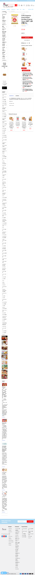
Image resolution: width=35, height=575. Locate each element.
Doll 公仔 (3, 133)
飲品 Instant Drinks (4, 29)
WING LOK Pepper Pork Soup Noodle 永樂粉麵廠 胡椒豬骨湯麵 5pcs (28, 90)
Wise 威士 (3, 295)
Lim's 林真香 (4, 332)
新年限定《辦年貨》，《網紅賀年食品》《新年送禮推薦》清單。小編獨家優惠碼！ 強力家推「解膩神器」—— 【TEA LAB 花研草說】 (4, 394)
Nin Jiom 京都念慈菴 (4, 146)
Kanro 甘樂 (4, 245)
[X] (27, 43)
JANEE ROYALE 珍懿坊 (4, 240)
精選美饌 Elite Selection (3, 53)
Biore (3, 227)
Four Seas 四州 (4, 180)
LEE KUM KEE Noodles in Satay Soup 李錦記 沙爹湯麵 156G (30, 124)
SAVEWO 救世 (4, 103)
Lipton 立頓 (4, 276)
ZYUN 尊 (3, 297)
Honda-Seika (4, 326)
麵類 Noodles (3, 27)
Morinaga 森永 (4, 135)
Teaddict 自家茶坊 (4, 262)
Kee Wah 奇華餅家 (4, 208)
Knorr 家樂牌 (4, 116)
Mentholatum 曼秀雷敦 (4, 193)
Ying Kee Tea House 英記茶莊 (4, 200)
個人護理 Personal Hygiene (3, 39)
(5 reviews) (26, 24)
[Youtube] (31, 9)
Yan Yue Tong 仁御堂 (4, 126)
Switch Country (11, 540)
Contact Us (13, 9)
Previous (9, 123)
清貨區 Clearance (3, 50)
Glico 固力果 (4, 130)
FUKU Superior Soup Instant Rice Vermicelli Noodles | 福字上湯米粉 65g (28, 78)
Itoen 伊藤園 (4, 303)
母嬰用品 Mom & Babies (4, 42)
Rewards (8, 9)
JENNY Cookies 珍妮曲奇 (4, 168)
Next (32, 123)
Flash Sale (3, 9)
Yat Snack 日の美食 (4, 175)
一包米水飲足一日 (4, 496)
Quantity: (23, 33)
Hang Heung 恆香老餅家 (4, 203)
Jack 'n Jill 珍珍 (4, 275)
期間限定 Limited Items (3, 18)
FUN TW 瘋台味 (4, 230)
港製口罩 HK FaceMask (4, 21)
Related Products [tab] (13, 113)
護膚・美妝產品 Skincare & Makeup (4, 32)
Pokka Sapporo (3, 283)
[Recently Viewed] (19, 5)
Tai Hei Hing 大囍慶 (4, 259)
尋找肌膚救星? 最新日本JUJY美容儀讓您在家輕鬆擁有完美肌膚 (4, 449)
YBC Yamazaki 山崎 (4, 225)
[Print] (25, 43)
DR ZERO (3, 320)
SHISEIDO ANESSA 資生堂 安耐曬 (4, 290)
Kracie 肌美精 (4, 330)
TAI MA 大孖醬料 (4, 140)
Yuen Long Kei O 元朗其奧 (4, 149)
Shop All (3, 58)
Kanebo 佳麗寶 (4, 243)
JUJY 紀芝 (3, 205)
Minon (3, 280)
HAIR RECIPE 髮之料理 (4, 232)
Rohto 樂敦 (4, 217)
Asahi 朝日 (3, 185)
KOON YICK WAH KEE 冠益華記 (4, 183)
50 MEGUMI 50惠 (4, 300)
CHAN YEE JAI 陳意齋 (4, 151)
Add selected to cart (26, 70)
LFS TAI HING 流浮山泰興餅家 (4, 172)
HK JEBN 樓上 (4, 114)
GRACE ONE (4, 165)
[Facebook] (29, 9)
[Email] (24, 43)
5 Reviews (17, 95)
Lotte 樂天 (3, 278)
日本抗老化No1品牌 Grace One (4, 473)
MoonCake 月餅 (4, 15)
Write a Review (24, 25)
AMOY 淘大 (4, 266)
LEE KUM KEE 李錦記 (4, 122)
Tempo (3, 153)
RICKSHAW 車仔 (4, 287)
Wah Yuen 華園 (4, 123)
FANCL (3, 177)
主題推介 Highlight (3, 56)
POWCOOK (3, 284)
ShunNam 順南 (4, 197)
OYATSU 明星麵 (4, 256)
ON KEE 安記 (4, 128)
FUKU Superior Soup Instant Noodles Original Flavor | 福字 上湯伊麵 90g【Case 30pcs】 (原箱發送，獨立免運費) (11, 125)
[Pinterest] (29, 43)
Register (29, 5)
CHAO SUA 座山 (4, 188)
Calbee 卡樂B (4, 101)
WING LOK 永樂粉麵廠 (4, 108)
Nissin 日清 (4, 113)
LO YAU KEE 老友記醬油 (4, 248)
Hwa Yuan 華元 (4, 329)
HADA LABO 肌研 (4, 191)
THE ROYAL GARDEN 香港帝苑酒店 (4, 220)
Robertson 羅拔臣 (4, 215)
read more (3, 417)
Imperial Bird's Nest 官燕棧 (4, 237)
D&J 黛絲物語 (4, 319)
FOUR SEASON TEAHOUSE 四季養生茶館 (4, 323)
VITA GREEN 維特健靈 (4, 265)
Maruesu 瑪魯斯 (4, 251)
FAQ (20, 9)
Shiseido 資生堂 (4, 159)
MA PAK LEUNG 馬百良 (4, 308)
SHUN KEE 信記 (4, 294)
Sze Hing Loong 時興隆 (4, 156)
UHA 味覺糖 (4, 99)
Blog (17, 9)
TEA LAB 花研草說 (4, 105)
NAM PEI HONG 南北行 (4, 163)
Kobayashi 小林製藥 (4, 143)
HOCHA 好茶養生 (4, 138)
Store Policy (10, 536)
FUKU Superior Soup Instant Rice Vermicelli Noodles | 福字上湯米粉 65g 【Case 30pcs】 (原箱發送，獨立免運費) (24, 125)
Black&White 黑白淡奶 (4, 269)
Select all (24, 68)
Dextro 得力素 (4, 302)
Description (11, 95)
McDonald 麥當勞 (4, 254)
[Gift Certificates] (22, 5)
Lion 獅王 (3, 305)
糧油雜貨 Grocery (3, 45)
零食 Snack (4, 24)
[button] (4, 338)
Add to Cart (4, 88)
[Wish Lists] (24, 5)
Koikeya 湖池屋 (4, 211)
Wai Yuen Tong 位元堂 (4, 111)
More (23, 9)
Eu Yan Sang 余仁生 (4, 95)
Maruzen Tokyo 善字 (4, 311)
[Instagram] (32, 9)
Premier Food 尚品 (4, 97)
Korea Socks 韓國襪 (4, 119)
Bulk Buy (10, 543)
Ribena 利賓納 (4, 314)
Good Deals (4, 60)
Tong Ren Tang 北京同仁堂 (4, 317)
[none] (14, 19)
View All (3, 334)
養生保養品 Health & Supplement (4, 36)
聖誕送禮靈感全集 (4, 424)
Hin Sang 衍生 (4, 234)
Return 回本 (4, 312)
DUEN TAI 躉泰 (4, 272)
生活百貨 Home (3, 48)
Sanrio (3, 195)
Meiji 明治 (3, 131)
